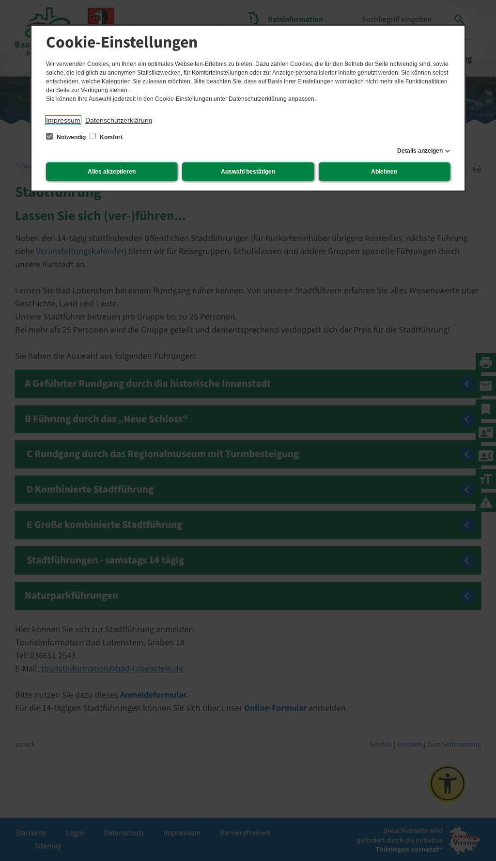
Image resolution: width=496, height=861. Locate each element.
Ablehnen (384, 171)
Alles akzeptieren (112, 171)
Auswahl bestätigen (248, 171)
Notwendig (71, 137)
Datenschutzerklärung (119, 120)
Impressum (63, 120)
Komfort (110, 137)
